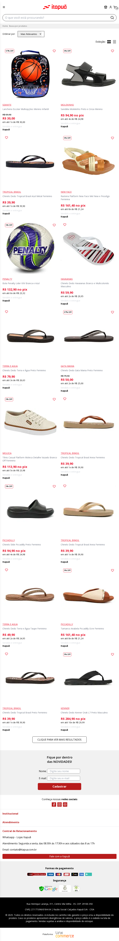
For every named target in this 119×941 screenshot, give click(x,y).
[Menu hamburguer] (3, 7)
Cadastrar (59, 786)
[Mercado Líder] (65, 889)
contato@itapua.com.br (23, 849)
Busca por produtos (18, 26)
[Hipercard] (66, 874)
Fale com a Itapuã (59, 856)
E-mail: (42, 778)
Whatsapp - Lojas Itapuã (16, 837)
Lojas (106, 7)
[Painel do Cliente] (110, 7)
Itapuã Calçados (55, 7)
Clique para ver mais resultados (59, 739)
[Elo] (74, 874)
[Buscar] (112, 17)
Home (5, 26)
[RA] (76, 888)
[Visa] (50, 874)
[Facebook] (54, 804)
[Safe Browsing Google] (48, 889)
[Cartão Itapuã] (36, 874)
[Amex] (81, 874)
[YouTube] (65, 804)
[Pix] (88, 874)
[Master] (58, 874)
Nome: (42, 771)
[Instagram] (59, 804)
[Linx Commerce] (64, 934)
